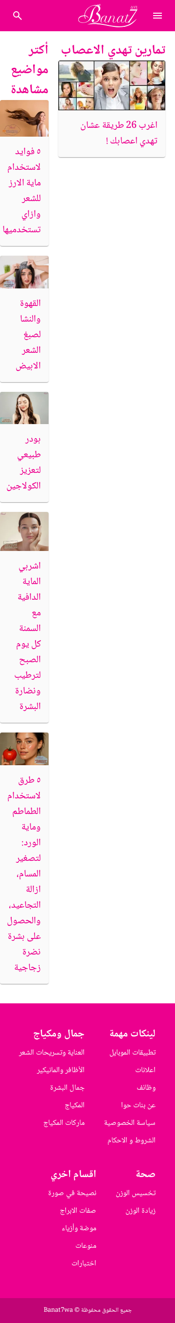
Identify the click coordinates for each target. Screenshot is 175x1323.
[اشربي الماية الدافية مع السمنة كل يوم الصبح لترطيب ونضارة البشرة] (24, 531)
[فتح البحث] (157, 15)
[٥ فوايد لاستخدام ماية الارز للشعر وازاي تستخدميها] (24, 118)
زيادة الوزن (140, 1211)
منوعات (85, 1246)
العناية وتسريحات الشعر (52, 1052)
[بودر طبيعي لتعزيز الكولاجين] (24, 408)
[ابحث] (17, 15)
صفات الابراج (78, 1211)
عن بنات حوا (138, 1105)
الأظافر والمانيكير (61, 1070)
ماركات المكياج (64, 1123)
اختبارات (83, 1263)
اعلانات (145, 1070)
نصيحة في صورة (72, 1193)
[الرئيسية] (112, 15)
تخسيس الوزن (136, 1193)
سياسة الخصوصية (130, 1123)
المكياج (75, 1105)
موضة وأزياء (79, 1228)
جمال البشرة (67, 1088)
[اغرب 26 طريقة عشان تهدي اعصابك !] (111, 85)
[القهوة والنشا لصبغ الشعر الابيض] (24, 272)
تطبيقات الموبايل (132, 1052)
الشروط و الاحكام (131, 1140)
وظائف (146, 1088)
